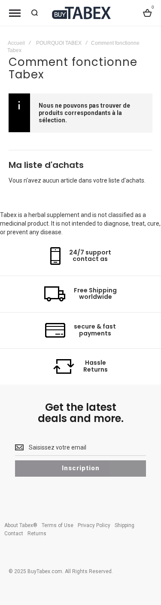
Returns (36, 534)
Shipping (124, 525)
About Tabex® (20, 525)
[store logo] (81, 12)
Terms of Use (57, 525)
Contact (13, 534)
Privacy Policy (94, 525)
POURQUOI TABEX (59, 43)
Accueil (16, 43)
